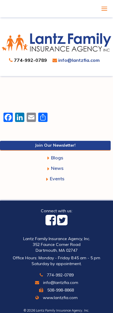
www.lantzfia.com (60, 297)
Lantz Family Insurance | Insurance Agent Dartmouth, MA (56, 42)
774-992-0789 (30, 60)
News (57, 168)
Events (57, 178)
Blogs (57, 158)
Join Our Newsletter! (55, 145)
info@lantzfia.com (78, 60)
